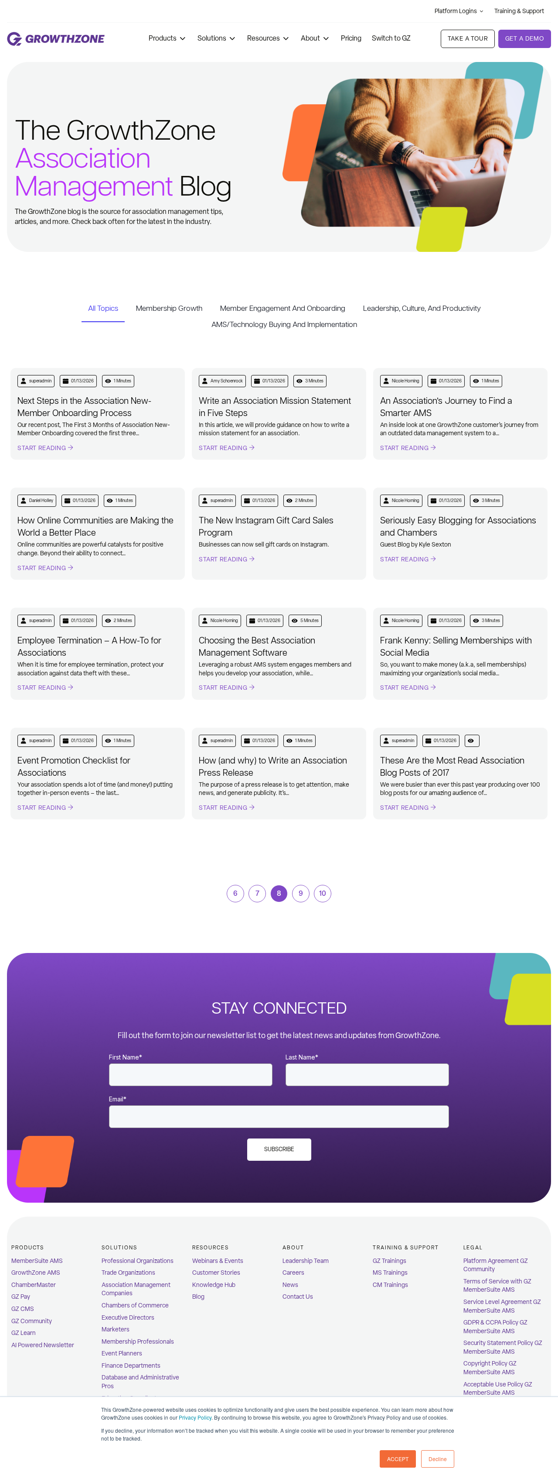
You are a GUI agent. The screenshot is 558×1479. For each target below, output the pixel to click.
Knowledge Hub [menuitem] (213, 1285)
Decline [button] (438, 1458)
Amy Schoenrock (227, 381)
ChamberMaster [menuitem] (33, 1285)
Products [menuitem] (27, 1248)
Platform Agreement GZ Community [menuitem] (495, 1265)
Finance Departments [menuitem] (131, 1365)
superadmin (40, 381)
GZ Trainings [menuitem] (389, 1261)
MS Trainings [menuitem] (390, 1272)
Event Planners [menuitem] (122, 1353)
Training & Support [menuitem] (406, 1248)
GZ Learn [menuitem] (23, 1333)
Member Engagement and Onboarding (282, 308)
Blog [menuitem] (198, 1296)
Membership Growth (169, 308)
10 (322, 893)
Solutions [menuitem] (119, 1248)
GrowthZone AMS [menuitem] (35, 1272)
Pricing (351, 38)
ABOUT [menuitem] (293, 1248)
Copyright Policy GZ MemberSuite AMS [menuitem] (490, 1368)
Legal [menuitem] (473, 1248)
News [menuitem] (290, 1285)
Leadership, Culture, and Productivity (422, 308)
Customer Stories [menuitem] (216, 1272)
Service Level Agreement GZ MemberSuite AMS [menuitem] (502, 1306)
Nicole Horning (405, 381)
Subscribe (279, 1149)
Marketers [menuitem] (115, 1329)
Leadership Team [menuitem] (305, 1261)
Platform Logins (456, 11)
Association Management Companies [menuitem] (136, 1289)
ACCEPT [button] (397, 1458)
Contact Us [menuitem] (297, 1296)
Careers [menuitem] (293, 1272)
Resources (263, 38)
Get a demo (524, 38)
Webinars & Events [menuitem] (217, 1261)
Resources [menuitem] (210, 1248)
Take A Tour (467, 38)
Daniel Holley (41, 500)
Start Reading (42, 448)
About (310, 38)
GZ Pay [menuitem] (20, 1296)
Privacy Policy (195, 1417)
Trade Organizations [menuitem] (128, 1272)
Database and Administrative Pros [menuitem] (140, 1382)
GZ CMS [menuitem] (22, 1309)
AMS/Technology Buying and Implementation (284, 324)
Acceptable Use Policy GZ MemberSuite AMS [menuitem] (497, 1389)
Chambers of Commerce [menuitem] (135, 1305)
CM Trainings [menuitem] (390, 1285)
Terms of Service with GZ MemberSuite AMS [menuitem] (497, 1286)
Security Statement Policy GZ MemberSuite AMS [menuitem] (502, 1347)
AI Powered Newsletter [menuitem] (42, 1345)
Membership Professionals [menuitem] (138, 1341)
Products (163, 38)
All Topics (103, 308)
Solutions (211, 38)
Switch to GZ (391, 38)
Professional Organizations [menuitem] (138, 1261)
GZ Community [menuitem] (31, 1321)
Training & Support (519, 11)
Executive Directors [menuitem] (128, 1317)
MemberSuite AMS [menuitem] (37, 1261)
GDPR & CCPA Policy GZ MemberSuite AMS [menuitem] (495, 1327)
